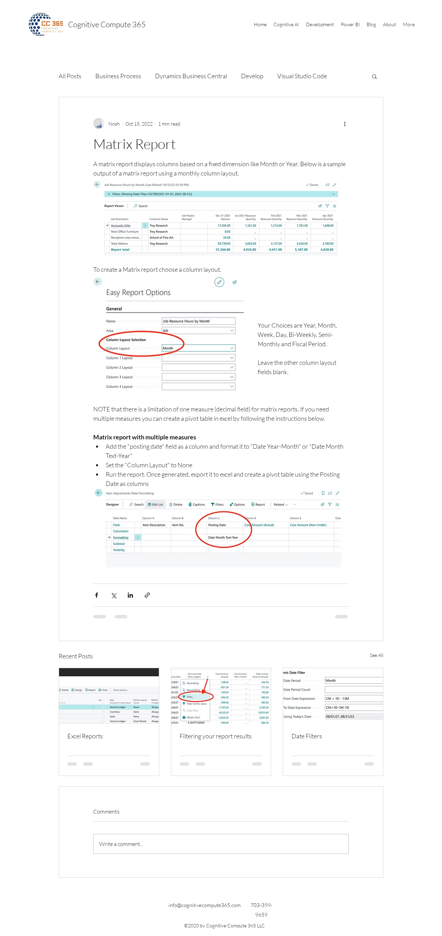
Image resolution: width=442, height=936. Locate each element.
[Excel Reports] (109, 696)
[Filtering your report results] (221, 696)
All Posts (70, 76)
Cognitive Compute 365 (107, 24)
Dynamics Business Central (191, 76)
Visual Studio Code (302, 76)
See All (376, 655)
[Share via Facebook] (96, 595)
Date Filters (306, 736)
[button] (286, 24)
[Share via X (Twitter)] (113, 595)
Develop (252, 76)
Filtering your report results (216, 736)
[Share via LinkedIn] (130, 595)
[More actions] (344, 123)
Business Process (118, 76)
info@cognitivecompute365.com (205, 905)
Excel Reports (85, 736)
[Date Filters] (333, 696)
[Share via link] (147, 595)
